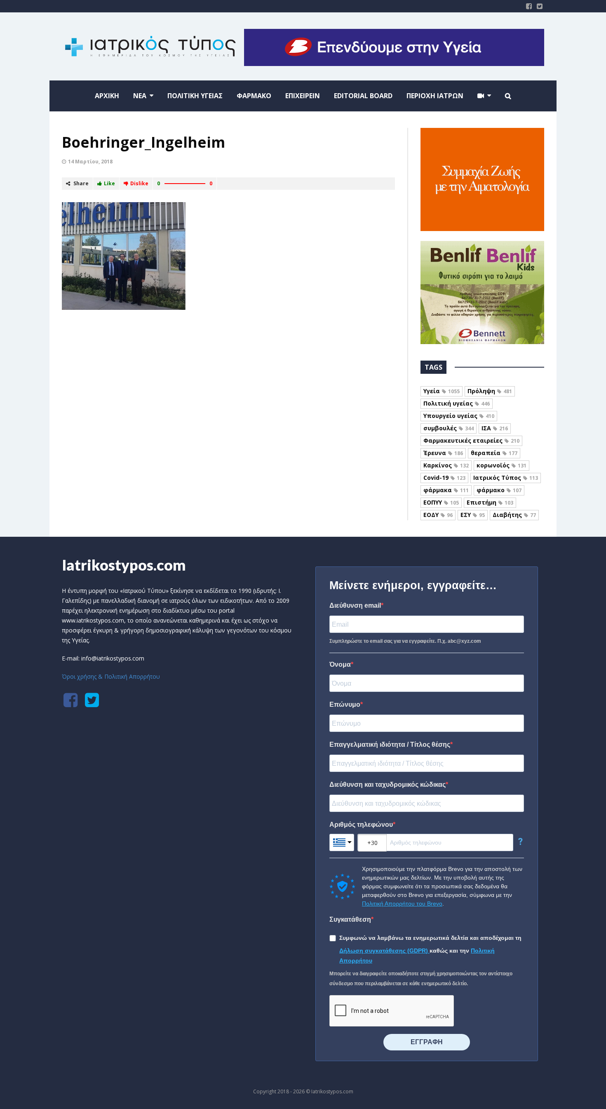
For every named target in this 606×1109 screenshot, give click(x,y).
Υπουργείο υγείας (458, 416)
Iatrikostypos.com (124, 564)
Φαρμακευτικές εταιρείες (471, 440)
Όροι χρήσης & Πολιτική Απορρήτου (111, 676)
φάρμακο (499, 490)
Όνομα (340, 664)
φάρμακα (446, 490)
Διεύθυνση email (355, 605)
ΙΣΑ (495, 428)
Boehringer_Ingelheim (143, 142)
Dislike (139, 183)
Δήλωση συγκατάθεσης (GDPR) (384, 950)
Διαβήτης (514, 515)
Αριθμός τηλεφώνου (361, 824)
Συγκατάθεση (350, 919)
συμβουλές (448, 428)
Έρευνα (443, 453)
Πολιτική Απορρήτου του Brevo (402, 903)
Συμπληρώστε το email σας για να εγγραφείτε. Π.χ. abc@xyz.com (405, 641)
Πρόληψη (489, 391)
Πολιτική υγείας (456, 403)
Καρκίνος (446, 465)
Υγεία (441, 391)
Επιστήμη (490, 502)
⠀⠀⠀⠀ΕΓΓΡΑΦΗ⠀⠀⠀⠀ (427, 1041)
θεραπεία (494, 453)
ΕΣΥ (472, 515)
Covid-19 (444, 477)
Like (109, 183)
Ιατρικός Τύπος (505, 477)
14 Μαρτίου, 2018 (90, 161)
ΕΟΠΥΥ (441, 502)
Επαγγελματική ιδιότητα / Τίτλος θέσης (389, 744)
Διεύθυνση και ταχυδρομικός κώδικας (387, 784)
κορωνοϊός (501, 465)
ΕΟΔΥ (438, 515)
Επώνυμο (344, 704)
